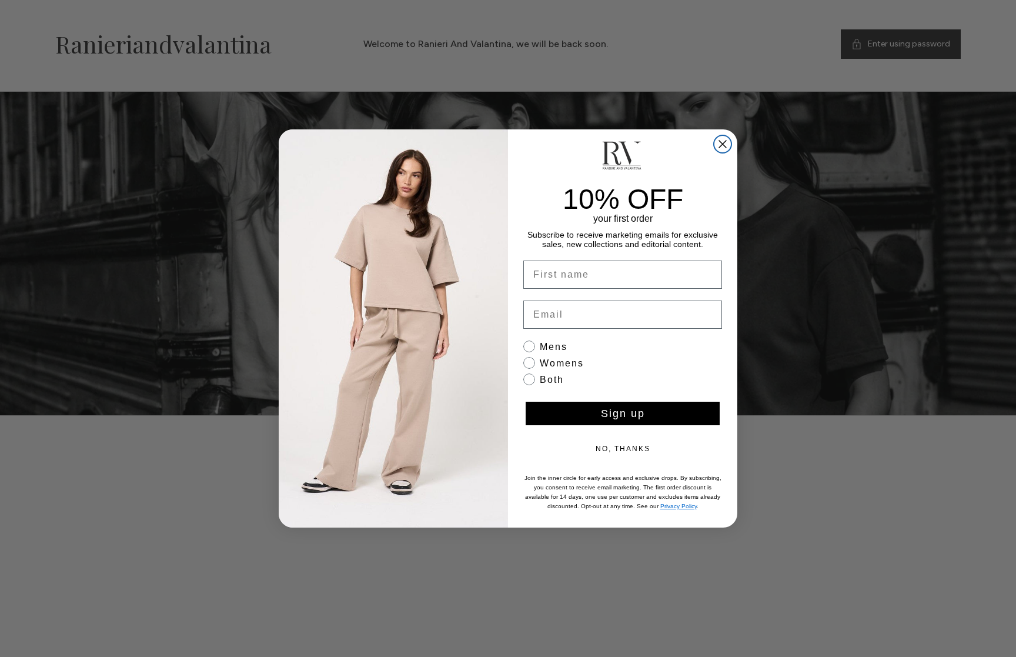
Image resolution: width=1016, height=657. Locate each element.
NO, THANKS (623, 449)
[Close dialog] (722, 144)
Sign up (623, 413)
